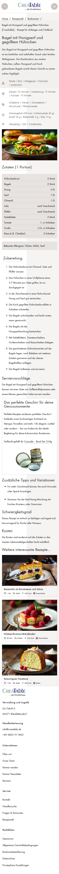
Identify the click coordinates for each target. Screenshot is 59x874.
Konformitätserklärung (13, 851)
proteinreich (16, 84)
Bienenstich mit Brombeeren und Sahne (23, 589)
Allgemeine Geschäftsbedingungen (20, 845)
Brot (20, 81)
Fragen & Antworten (12, 812)
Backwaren (33, 18)
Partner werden (10, 767)
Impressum (7, 838)
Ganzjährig (14, 124)
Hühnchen (43, 81)
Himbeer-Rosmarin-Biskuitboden (19, 633)
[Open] (4, 6)
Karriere (6, 780)
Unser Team (8, 760)
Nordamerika (35, 124)
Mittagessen (30, 81)
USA (24, 124)
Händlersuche (9, 806)
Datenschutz (8, 858)
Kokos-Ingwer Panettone (16, 678)
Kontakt (6, 799)
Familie (12, 81)
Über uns (7, 754)
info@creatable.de (11, 729)
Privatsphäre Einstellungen (15, 865)
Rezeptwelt (17, 18)
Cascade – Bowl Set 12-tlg (38, 441)
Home (5, 18)
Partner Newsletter (11, 774)
